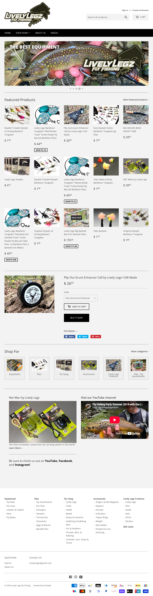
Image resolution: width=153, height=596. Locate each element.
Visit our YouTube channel (98, 397)
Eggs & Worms (43, 525)
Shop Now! (22, 32)
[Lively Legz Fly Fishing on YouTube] (80, 577)
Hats (127, 513)
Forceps (99, 509)
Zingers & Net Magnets (107, 502)
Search (7, 563)
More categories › (140, 351)
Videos (54, 32)
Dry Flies (40, 505)
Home (7, 32)
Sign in (125, 10)
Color (66, 292)
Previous (9, 63)
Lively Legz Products (133, 498)
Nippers (100, 505)
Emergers (41, 509)
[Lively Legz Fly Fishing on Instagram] (75, 577)
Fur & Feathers (73, 528)
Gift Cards (128, 526)
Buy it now (76, 317)
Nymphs (40, 513)
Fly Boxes (11, 517)
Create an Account (140, 10)
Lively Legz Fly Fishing (20, 585)
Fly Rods (11, 502)
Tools (68, 505)
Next (143, 63)
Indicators (101, 513)
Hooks (69, 509)
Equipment (10, 498)
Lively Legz (71, 502)
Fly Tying (68, 498)
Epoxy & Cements (74, 517)
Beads (69, 513)
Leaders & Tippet (15, 509)
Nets (9, 513)
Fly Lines (11, 505)
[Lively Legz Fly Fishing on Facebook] (70, 577)
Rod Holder (101, 525)
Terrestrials (42, 517)
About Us (40, 32)
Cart (143, 16)
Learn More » (15, 448)
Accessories (99, 498)
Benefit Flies (42, 529)
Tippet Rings (102, 517)
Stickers (129, 521)
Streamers (41, 521)
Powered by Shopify (42, 585)
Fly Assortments (44, 502)
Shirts (128, 517)
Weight (99, 521)
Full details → (71, 331)
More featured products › (136, 99)
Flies (36, 498)
